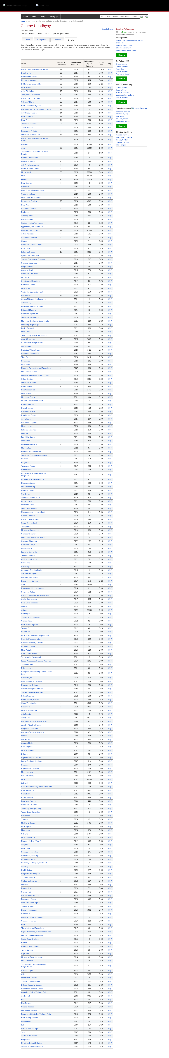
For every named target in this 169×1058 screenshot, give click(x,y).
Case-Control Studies (29, 654)
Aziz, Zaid (120, 69)
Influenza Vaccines (28, 430)
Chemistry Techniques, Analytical (34, 863)
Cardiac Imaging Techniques (32, 223)
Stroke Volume (26, 127)
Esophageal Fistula (28, 415)
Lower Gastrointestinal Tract (32, 401)
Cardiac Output (27, 971)
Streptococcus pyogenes (30, 617)
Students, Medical (28, 877)
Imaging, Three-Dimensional (32, 935)
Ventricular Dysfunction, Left (32, 292)
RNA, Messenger (27, 790)
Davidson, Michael (123, 111)
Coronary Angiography (29, 577)
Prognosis (25, 463)
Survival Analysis (27, 906)
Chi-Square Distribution (30, 895)
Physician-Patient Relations (31, 1043)
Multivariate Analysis (29, 1010)
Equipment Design (28, 545)
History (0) (54, 16)
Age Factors (26, 739)
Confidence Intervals (29, 881)
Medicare (24, 433)
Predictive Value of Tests (30, 350)
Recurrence (25, 361)
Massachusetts (27, 961)
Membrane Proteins (28, 397)
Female (24, 179)
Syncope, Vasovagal (29, 263)
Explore (121, 55)
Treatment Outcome (29, 124)
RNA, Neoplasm (27, 668)
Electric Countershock (29, 158)
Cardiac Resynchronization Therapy (34, 69)
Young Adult (25, 718)
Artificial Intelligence (29, 559)
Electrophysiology (28, 483)
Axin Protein (26, 714)
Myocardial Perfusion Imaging (32, 957)
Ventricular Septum (28, 383)
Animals (24, 610)
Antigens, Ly (26, 303)
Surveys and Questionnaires (32, 689)
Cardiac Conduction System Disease (35, 595)
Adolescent (25, 996)
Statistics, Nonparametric (31, 981)
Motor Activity (26, 650)
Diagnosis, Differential (29, 729)
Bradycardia (25, 187)
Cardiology (25, 567)
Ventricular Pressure (29, 805)
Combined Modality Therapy (32, 917)
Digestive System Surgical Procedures (36, 368)
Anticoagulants (27, 216)
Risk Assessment (28, 390)
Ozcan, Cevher (122, 71)
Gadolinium (25, 494)
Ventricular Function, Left (30, 135)
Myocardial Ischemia (29, 372)
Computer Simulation (29, 541)
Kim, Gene (120, 116)
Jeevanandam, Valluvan (125, 95)
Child (23, 974)
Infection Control (27, 505)
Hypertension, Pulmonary (31, 685)
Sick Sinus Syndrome (29, 314)
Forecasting (25, 563)
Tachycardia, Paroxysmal (31, 657)
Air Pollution (25, 419)
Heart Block (25, 848)
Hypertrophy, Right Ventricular (32, 588)
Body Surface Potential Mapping (33, 190)
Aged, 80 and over (28, 339)
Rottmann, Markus (123, 121)
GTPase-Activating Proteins (32, 343)
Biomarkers (25, 707)
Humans (24, 144)
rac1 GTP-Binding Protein (31, 725)
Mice (23, 779)
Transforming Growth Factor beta (33, 335)
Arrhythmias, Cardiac (29, 113)
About (34, 16)
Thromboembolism (28, 556)
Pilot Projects (26, 1003)
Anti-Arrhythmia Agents (30, 165)
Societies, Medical (28, 592)
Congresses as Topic (29, 921)
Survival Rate (26, 892)
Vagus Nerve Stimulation (30, 812)
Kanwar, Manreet (122, 92)
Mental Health (26, 426)
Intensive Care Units (29, 552)
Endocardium (26, 888)
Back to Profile (107, 29)
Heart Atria (25, 205)
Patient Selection (27, 404)
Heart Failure (26, 87)
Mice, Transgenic (27, 750)
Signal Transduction (28, 703)
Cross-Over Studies (28, 859)
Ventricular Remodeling (30, 317)
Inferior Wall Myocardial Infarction (34, 537)
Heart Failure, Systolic (29, 625)
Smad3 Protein (27, 664)
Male (23, 176)
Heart (23, 925)
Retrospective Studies (29, 230)
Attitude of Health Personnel (32, 1047)
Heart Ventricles (27, 117)
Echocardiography (28, 161)
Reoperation (25, 1039)
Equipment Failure (28, 285)
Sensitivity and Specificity (31, 808)
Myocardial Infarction (29, 710)
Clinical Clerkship (27, 776)
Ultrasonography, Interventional (33, 512)
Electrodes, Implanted (29, 422)
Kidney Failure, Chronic (30, 700)
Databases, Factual (28, 899)
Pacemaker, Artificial (29, 131)
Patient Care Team (28, 696)
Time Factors (26, 357)
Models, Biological (28, 823)
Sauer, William (121, 87)
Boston (24, 943)
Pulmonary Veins (27, 490)
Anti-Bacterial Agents (29, 574)
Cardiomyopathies (28, 194)
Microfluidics (26, 448)
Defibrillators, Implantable (31, 84)
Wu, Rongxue (121, 145)
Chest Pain (25, 632)
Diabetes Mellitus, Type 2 (31, 841)
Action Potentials (27, 234)
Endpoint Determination (30, 946)
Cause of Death (27, 270)
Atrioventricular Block (29, 208)
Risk (23, 999)
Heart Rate (25, 120)
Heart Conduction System (31, 106)
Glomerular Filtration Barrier (31, 570)
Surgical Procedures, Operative (33, 259)
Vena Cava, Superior (29, 508)
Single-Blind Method (29, 523)
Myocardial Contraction (30, 530)
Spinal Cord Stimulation (30, 256)
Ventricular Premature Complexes (34, 455)
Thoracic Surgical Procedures (32, 928)
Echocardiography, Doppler (31, 985)
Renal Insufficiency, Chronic (32, 643)
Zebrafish (24, 783)
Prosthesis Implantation (30, 354)
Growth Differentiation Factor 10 (33, 299)
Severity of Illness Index (30, 498)
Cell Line (24, 834)
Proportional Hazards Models (32, 989)
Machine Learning (28, 487)
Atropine (24, 845)
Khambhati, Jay (122, 114)
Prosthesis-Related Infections (32, 479)
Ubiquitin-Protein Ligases (30, 874)
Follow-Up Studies (28, 252)
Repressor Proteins (28, 801)
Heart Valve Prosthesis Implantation (35, 635)
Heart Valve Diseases (29, 603)
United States (26, 386)
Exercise (24, 459)
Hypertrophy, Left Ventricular (32, 227)
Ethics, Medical (27, 798)
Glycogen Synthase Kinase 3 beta (34, 721)
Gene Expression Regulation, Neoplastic (36, 787)
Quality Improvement (29, 599)
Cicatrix (24, 241)
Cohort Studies (27, 379)
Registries (25, 212)
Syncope (24, 819)
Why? (110, 69)
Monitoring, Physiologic (30, 325)
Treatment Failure (28, 466)
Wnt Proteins (26, 346)
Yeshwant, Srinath (123, 74)
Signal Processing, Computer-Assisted (36, 932)
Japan (23, 1032)
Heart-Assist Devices (29, 444)
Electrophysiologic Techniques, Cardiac (36, 109)
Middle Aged (26, 172)
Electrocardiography (28, 80)
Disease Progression (29, 910)
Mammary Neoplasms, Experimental (35, 321)
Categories (41, 40)
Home (25, 16)
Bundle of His (26, 73)
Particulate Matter (28, 412)
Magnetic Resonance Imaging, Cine (34, 375)
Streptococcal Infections (30, 281)
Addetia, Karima (122, 135)
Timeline (57, 40)
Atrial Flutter (26, 248)
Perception (25, 765)
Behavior (24, 754)
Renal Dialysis (26, 678)
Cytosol (24, 736)
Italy (23, 1025)
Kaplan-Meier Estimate (30, 768)
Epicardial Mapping (28, 310)
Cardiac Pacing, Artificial (30, 98)
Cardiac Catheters (28, 516)
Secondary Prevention (29, 852)
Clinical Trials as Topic (30, 1029)
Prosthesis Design (28, 646)
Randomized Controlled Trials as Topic (36, 1014)
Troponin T (25, 628)
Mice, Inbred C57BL (28, 837)
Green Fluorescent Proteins (31, 681)
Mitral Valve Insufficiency (31, 198)
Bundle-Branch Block (29, 77)
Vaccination (25, 441)
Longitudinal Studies (29, 978)
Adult (23, 585)
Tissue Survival (27, 950)
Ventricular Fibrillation (29, 274)
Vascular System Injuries (30, 903)
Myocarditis (25, 288)
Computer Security (28, 534)
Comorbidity (25, 794)
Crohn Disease (26, 470)
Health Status (26, 870)
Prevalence (25, 816)
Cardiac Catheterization (30, 519)
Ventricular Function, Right (31, 245)
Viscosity (24, 867)
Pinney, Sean (121, 90)
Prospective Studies (29, 201)
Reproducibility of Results (31, 758)
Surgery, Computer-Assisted (32, 692)
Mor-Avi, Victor (122, 119)
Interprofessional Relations (31, 761)
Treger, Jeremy (122, 66)
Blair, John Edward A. (124, 137)
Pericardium (25, 914)
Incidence (25, 277)
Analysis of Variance (29, 1036)
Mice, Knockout (27, 772)
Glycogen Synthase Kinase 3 (32, 732)
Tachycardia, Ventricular (30, 95)
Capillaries (25, 954)
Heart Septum (26, 183)
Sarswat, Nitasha (122, 142)
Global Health (26, 501)
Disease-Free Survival (29, 581)
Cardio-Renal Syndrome (30, 939)
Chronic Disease (27, 1007)
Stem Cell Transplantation (31, 639)
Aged (23, 148)
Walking (24, 606)
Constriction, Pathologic (30, 856)
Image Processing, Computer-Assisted (36, 661)
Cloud (27, 40)
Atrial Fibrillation (27, 91)
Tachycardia (25, 527)
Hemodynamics (27, 408)
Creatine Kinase (27, 621)
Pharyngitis (25, 614)
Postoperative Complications (32, 306)
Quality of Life (26, 548)
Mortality (24, 885)
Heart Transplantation (29, 1018)
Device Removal (27, 328)
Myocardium (26, 394)
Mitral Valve (25, 332)
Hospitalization (26, 266)
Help (43, 16)
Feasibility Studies (28, 437)
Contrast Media (27, 743)
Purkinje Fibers (27, 219)
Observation (25, 1021)
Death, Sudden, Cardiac (30, 169)
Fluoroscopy (26, 830)
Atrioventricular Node (29, 238)
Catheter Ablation (27, 102)
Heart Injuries (26, 826)
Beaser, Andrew (122, 64)
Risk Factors (26, 296)
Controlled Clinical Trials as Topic (34, 992)
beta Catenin (26, 364)
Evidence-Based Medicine (31, 452)
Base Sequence (27, 747)
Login (23, 21)
